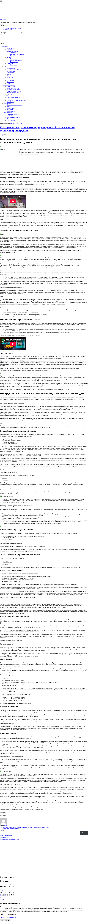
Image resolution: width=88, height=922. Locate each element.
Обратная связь (7, 29)
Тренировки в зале (12, 86)
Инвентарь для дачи (13, 114)
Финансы (6, 46)
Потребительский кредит (17, 54)
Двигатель (10, 77)
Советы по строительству (14, 105)
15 (11, 892)
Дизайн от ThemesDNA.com (8, 917)
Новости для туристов (13, 97)
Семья (8, 83)
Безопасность (11, 72)
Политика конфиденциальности (12, 28)
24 (1, 896)
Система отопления (16, 123)
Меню (2, 25)
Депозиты (13, 52)
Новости (9, 106)
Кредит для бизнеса (16, 60)
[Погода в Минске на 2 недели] (9, 839)
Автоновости (11, 68)
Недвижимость (7, 103)
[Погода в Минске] (6, 835)
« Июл (2, 899)
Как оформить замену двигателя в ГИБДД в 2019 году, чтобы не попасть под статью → (25, 827)
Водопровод (10, 109)
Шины (9, 74)
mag (1, 134)
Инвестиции (10, 63)
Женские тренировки (13, 92)
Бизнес (9, 57)
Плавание (10, 94)
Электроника (11, 71)
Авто (4, 66)
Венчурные (13, 65)
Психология (10, 82)
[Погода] (4, 837)
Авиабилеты (10, 102)
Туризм (5, 95)
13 (7, 892)
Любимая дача (7, 112)
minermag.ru (3, 19)
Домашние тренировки (13, 89)
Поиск (2, 830)
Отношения (10, 80)
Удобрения (10, 115)
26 (5, 896)
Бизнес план (14, 59)
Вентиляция (10, 108)
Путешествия (11, 99)
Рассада (9, 119)
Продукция (10, 48)
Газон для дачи (11, 120)
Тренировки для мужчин (14, 91)
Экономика (10, 49)
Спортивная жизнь (9, 85)
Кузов (8, 75)
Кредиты (13, 55)
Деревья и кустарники (13, 117)
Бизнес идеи (14, 62)
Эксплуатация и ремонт (14, 69)
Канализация (11, 111)
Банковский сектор (12, 51)
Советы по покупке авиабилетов (16, 100)
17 (1, 894)
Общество (6, 79)
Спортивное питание (13, 88)
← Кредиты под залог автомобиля (10, 828)
